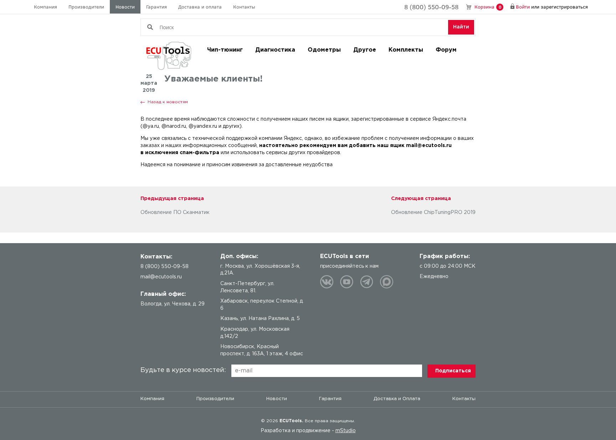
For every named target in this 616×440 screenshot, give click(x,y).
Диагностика (275, 50)
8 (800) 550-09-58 (431, 6)
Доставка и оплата (200, 6)
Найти (461, 27)
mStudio (345, 431)
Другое (364, 50)
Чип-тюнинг (225, 50)
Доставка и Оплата (397, 399)
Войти (523, 6)
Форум (446, 50)
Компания (45, 6)
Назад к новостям (168, 102)
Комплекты (406, 50)
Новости (125, 6)
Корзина (487, 6)
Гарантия (156, 6)
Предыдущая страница (172, 199)
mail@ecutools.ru (161, 277)
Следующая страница (421, 199)
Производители (86, 6)
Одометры (324, 50)
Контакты (244, 6)
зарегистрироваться (564, 6)
